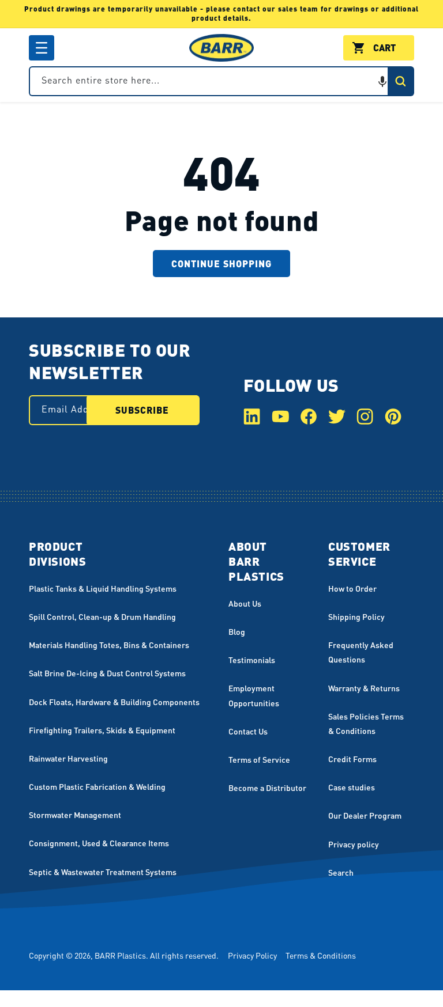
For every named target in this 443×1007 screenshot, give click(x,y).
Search (341, 872)
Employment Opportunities (253, 695)
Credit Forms (352, 759)
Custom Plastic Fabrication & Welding (97, 786)
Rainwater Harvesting (68, 758)
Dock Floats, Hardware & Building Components (114, 701)
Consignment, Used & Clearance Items (99, 843)
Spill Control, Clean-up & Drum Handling (102, 616)
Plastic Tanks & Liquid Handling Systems (103, 588)
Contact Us (248, 731)
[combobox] (221, 81)
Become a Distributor (267, 787)
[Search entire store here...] (400, 81)
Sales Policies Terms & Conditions (366, 723)
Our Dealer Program (364, 815)
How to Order (352, 588)
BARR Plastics (120, 955)
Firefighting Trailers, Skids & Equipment (102, 730)
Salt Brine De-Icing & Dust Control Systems (107, 673)
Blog (236, 631)
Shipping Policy (356, 616)
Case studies (351, 787)
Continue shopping (221, 264)
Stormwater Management (75, 814)
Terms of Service (259, 759)
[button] (41, 47)
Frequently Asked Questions (360, 651)
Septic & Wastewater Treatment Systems (103, 871)
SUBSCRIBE (142, 410)
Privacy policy (353, 844)
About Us (244, 603)
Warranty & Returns (364, 688)
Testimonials (251, 659)
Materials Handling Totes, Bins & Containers (109, 644)
